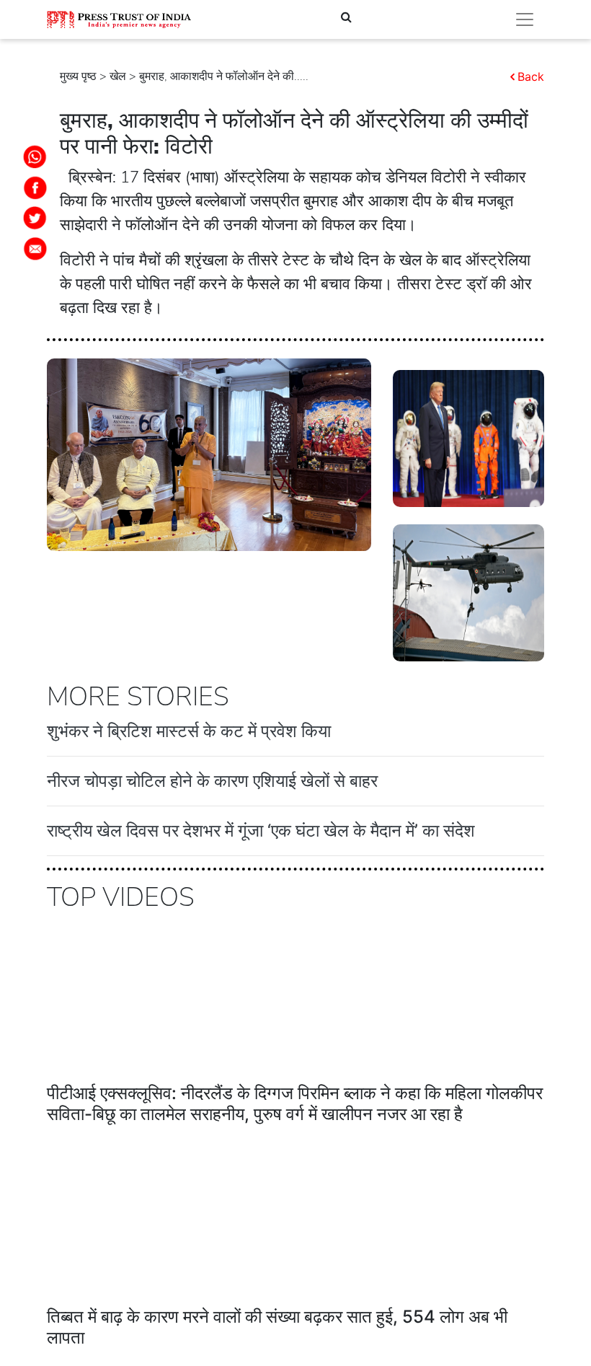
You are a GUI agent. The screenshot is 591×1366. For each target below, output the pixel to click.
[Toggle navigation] (524, 19)
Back (530, 76)
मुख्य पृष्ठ (78, 76)
